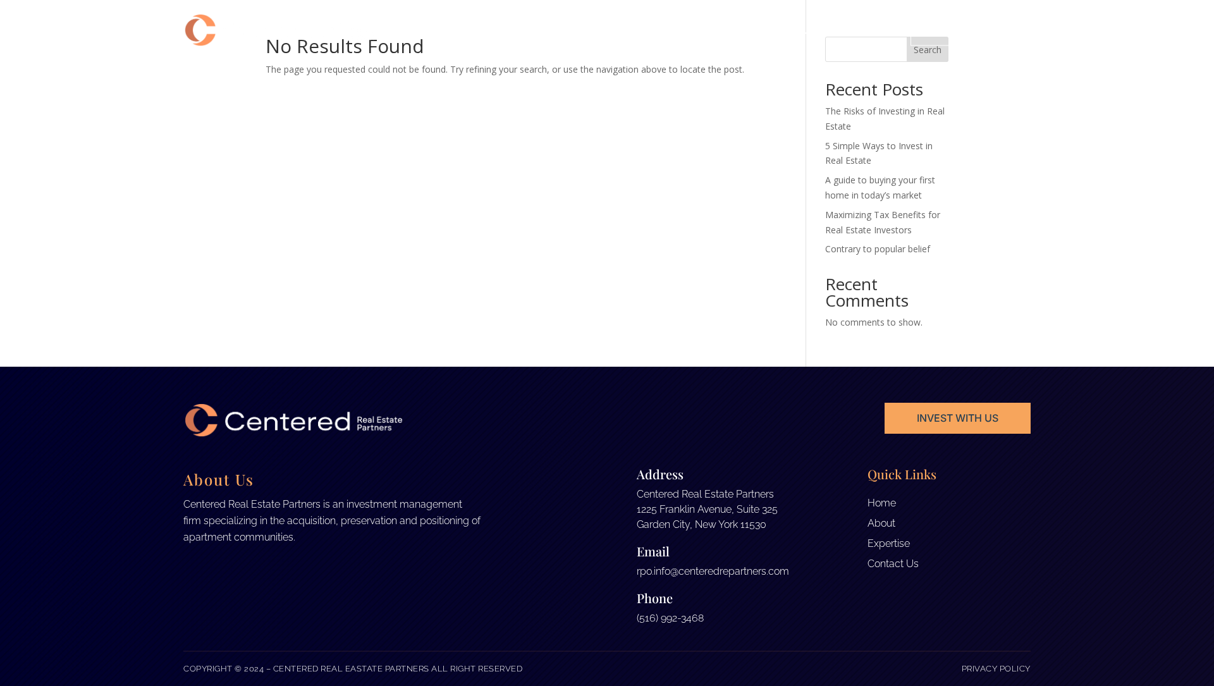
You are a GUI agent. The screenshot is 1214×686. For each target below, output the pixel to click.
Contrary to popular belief (877, 249)
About (799, 30)
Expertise (858, 30)
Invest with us (957, 418)
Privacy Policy (996, 668)
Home (752, 30)
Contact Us (970, 29)
